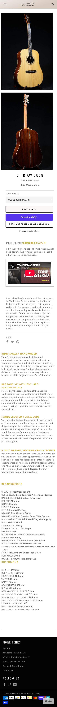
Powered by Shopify (32, 693)
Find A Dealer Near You (14, 661)
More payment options (29, 231)
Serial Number (12, 194)
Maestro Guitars (16, 693)
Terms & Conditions (13, 666)
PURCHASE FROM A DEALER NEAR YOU (29, 224)
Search (6, 648)
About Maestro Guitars (14, 652)
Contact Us (8, 670)
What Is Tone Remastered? (16, 657)
